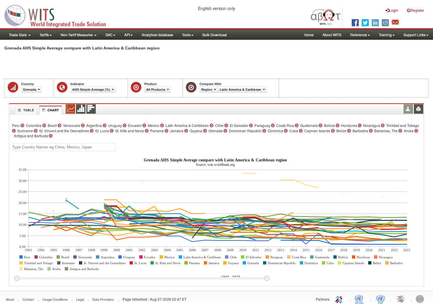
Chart (53, 110)
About (10, 299)
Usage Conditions (55, 299)
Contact (28, 299)
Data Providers (103, 299)
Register (417, 10)
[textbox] (64, 147)
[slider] (141, 278)
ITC (340, 299)
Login (393, 10)
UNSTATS (380, 299)
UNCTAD (360, 299)
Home (309, 34)
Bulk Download (214, 34)
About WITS (332, 34)
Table (28, 110)
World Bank (421, 299)
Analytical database (157, 34)
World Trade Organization (401, 299)
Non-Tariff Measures (77, 34)
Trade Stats (18, 34)
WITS (59, 14)
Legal (80, 299)
